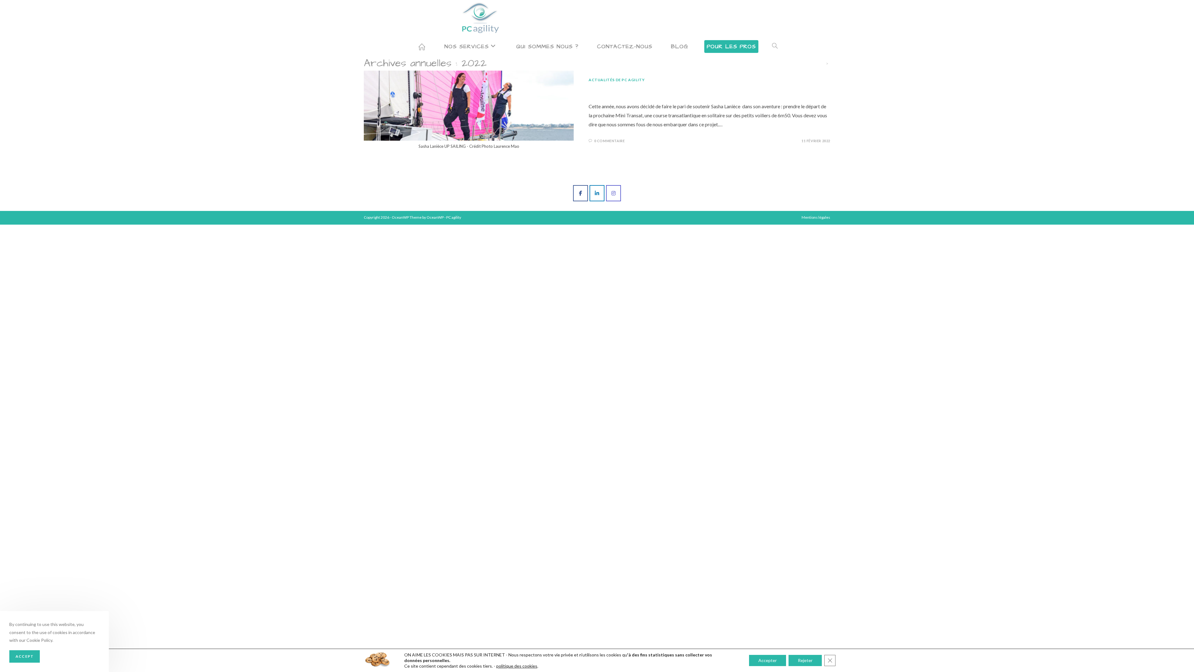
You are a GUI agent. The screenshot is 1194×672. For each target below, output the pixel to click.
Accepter (767, 660)
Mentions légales (816, 217)
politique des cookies (516, 666)
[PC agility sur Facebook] (580, 193)
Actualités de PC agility (617, 79)
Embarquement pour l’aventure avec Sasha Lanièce (684, 90)
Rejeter (805, 660)
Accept (25, 656)
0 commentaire (609, 141)
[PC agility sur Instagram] (613, 193)
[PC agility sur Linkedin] (597, 193)
